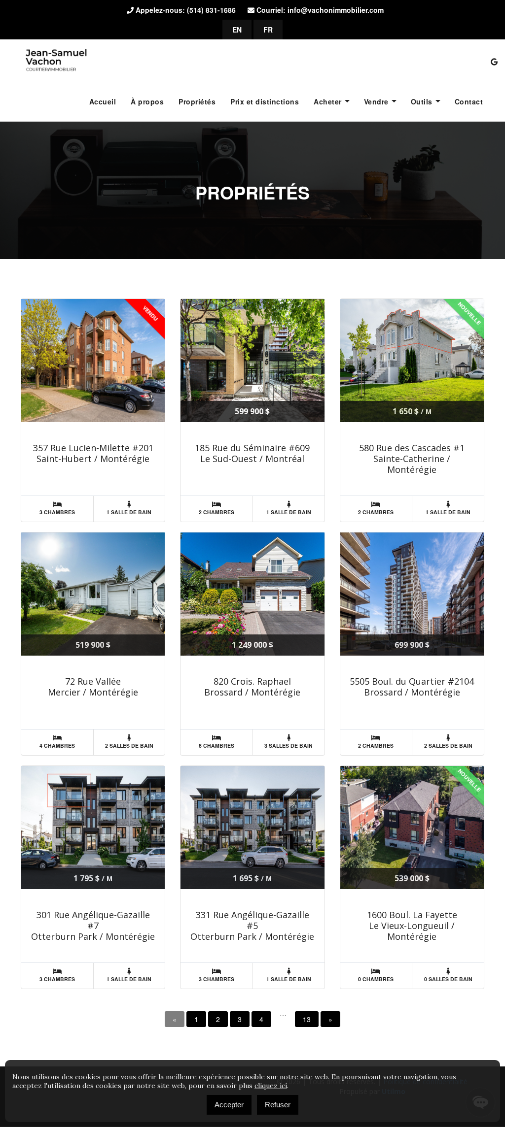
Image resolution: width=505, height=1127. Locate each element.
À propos (147, 101)
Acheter (328, 101)
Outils (422, 101)
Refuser (277, 1104)
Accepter (229, 1104)
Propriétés (197, 101)
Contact (469, 101)
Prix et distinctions (264, 101)
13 (307, 1019)
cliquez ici (270, 1085)
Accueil (102, 101)
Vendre (376, 101)
